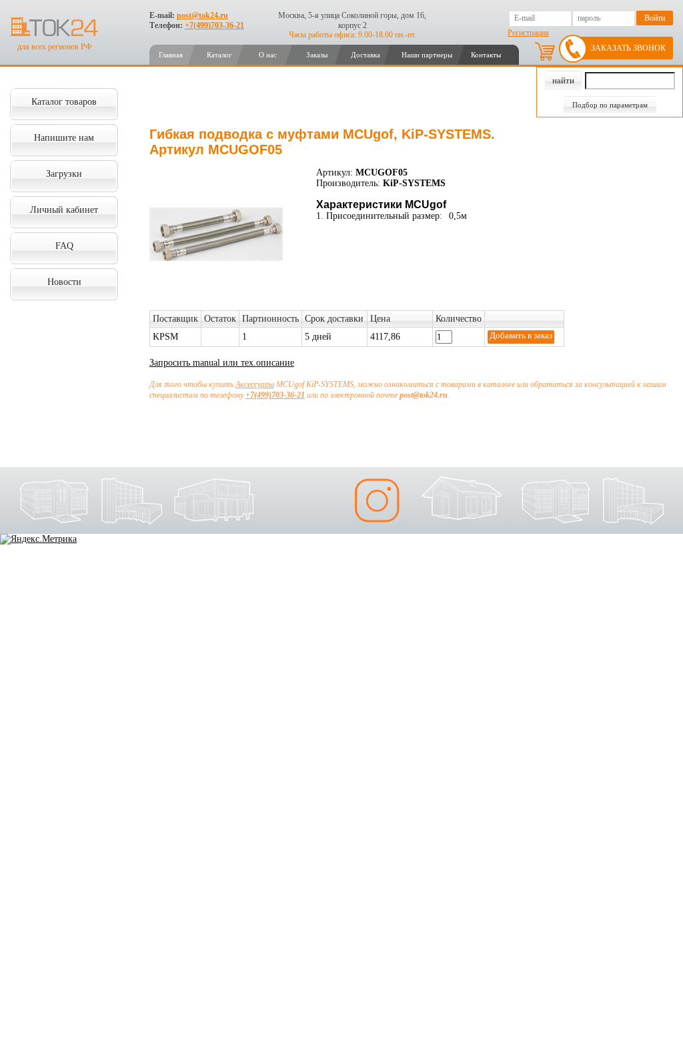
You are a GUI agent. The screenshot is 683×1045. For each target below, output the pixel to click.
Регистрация (528, 33)
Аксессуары (254, 384)
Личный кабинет (64, 210)
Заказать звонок (628, 48)
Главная (171, 55)
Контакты (486, 55)
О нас (268, 55)
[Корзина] (545, 51)
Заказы (316, 55)
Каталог (219, 55)
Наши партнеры (427, 55)
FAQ (64, 246)
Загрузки (64, 174)
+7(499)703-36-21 (214, 25)
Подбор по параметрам (610, 105)
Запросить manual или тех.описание (221, 363)
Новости (64, 282)
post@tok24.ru (202, 15)
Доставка (365, 55)
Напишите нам (64, 138)
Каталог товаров (64, 102)
